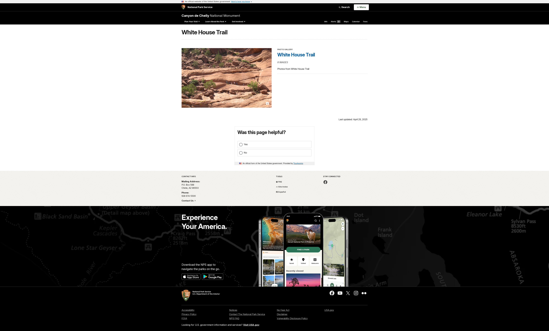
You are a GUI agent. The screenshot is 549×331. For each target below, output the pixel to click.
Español (282, 192)
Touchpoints (298, 163)
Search (345, 7)
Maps (346, 21)
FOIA (184, 318)
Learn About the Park (214, 21)
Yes (246, 144)
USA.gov (329, 310)
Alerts (335, 21)
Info (325, 21)
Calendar (356, 21)
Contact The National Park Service (247, 314)
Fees (365, 21)
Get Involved (237, 21)
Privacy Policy (189, 314)
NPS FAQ (234, 318)
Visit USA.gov (251, 324)
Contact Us (188, 200)
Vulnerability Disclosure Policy (292, 318)
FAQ (280, 182)
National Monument (211, 15)
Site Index (283, 187)
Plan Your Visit (191, 21)
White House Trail (296, 55)
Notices (233, 310)
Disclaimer (282, 314)
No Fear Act (283, 310)
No (245, 152)
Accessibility (188, 310)
